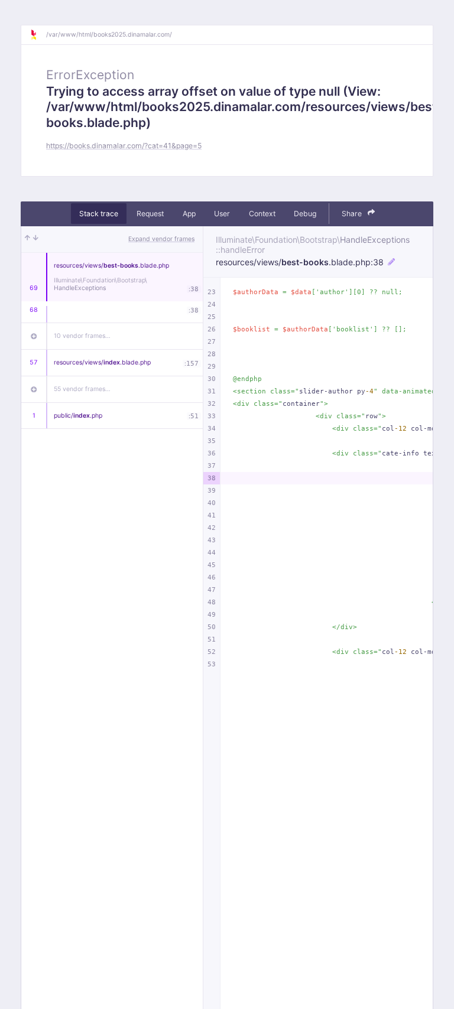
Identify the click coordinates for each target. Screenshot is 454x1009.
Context (262, 213)
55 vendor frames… (82, 389)
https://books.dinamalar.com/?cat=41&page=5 (124, 145)
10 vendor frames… (82, 336)
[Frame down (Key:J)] (36, 239)
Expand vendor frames (161, 239)
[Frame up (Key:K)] (27, 239)
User (222, 213)
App (189, 213)
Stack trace (98, 213)
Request (150, 213)
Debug (305, 213)
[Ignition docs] (38, 35)
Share (353, 213)
